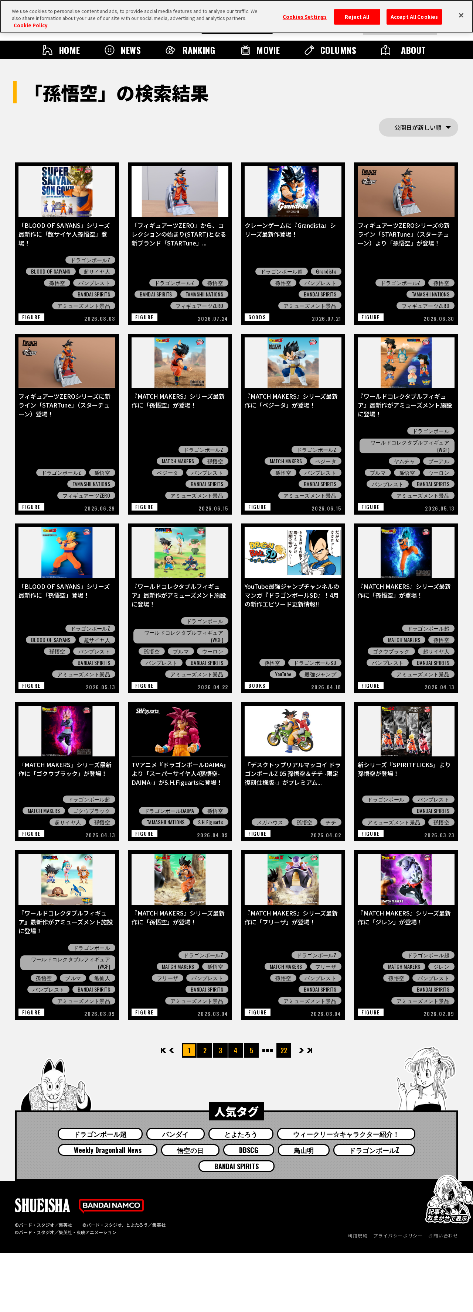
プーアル (438, 461)
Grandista (326, 271)
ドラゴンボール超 (282, 271)
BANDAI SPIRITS (94, 294)
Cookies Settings (305, 16)
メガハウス (270, 822)
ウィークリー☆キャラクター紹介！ (346, 1133)
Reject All (357, 16)
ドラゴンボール (430, 431)
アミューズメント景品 (83, 305)
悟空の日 (190, 1150)
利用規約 (358, 1235)
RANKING (199, 49)
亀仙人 (102, 978)
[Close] (461, 15)
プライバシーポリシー (398, 1235)
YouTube (283, 674)
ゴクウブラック (391, 651)
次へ (301, 1050)
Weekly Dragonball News (108, 1150)
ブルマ (378, 472)
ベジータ (167, 472)
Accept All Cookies (414, 16)
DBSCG (248, 1150)
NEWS (131, 49)
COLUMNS (338, 49)
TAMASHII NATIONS (204, 294)
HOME (69, 49)
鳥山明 (304, 1150)
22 (283, 1050)
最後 (309, 1050)
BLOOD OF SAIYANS (50, 271)
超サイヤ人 (97, 271)
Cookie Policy (30, 25)
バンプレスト (94, 282)
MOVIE (268, 49)
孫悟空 (57, 282)
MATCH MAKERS (178, 461)
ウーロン (438, 472)
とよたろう (241, 1133)
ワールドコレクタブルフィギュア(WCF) (409, 446)
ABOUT (413, 49)
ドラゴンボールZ (90, 260)
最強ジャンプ (320, 674)
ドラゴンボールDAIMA (169, 810)
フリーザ (167, 978)
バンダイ (175, 1133)
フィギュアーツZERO (199, 305)
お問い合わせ (443, 1235)
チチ (331, 822)
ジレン (441, 966)
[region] (236, 16)
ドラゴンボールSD (314, 662)
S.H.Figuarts (210, 822)
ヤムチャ (404, 461)
